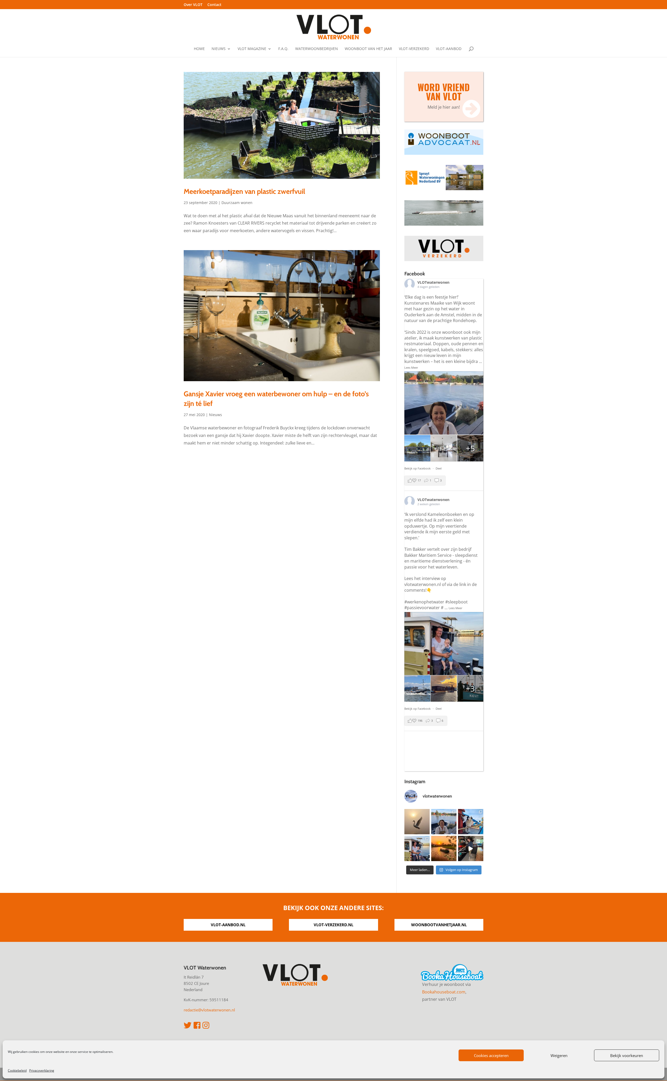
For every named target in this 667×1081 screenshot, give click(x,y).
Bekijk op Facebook (417, 468)
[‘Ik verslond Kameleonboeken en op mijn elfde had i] (417, 848)
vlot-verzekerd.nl (333, 924)
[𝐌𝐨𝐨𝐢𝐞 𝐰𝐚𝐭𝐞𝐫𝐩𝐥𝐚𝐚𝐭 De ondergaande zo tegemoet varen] (443, 848)
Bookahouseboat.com (443, 992)
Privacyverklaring (41, 1070)
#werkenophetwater (424, 602)
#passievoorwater (422, 607)
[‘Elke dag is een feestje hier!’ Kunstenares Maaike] (443, 821)
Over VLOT (193, 5)
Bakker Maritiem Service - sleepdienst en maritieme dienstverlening (441, 558)
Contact (214, 5)
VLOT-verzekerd (414, 49)
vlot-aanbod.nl (228, 924)
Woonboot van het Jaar (368, 49)
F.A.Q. (283, 49)
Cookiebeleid (17, 1070)
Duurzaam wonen (236, 202)
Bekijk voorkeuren (626, 1055)
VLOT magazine (252, 49)
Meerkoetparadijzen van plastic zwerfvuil (244, 191)
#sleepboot (456, 602)
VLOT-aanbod (448, 49)
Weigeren (559, 1055)
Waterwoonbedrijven (316, 49)
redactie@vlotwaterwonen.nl (209, 1009)
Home (199, 49)
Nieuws (219, 49)
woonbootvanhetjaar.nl (439, 924)
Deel (439, 468)
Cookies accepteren (491, 1055)
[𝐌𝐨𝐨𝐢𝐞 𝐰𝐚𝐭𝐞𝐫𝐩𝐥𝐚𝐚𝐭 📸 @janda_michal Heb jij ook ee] (417, 821)
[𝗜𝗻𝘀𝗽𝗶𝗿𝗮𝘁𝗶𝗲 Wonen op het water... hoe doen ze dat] (470, 848)
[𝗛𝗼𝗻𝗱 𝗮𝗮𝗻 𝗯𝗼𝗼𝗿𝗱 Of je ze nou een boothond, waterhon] (470, 821)
